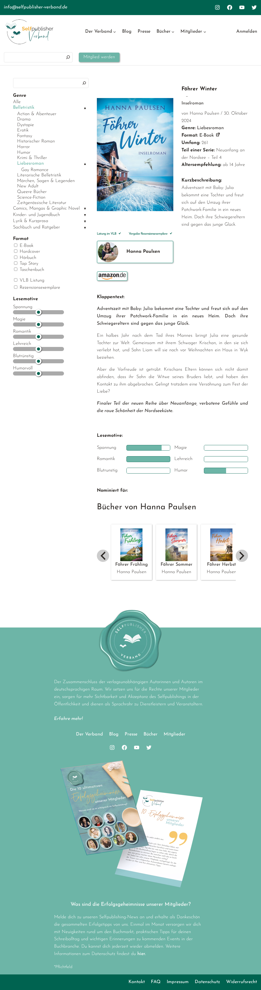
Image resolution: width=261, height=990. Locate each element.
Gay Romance (34, 170)
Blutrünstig (23, 356)
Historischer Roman (36, 141)
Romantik (22, 332)
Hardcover (29, 251)
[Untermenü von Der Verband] (114, 31)
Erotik (23, 130)
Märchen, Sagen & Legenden (46, 181)
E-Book (25, 246)
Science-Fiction (31, 197)
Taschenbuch (31, 270)
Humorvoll (23, 368)
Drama (24, 119)
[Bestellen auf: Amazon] (112, 276)
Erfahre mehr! (68, 719)
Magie (19, 319)
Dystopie (25, 125)
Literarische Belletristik (39, 175)
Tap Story (28, 263)
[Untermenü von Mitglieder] (204, 31)
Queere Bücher (32, 192)
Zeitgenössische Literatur (41, 203)
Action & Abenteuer (36, 114)
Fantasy (24, 136)
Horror (23, 147)
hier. (141, 954)
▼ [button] (85, 209)
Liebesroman (30, 163)
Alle (17, 102)
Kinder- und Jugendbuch (36, 215)
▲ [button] (85, 108)
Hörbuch (27, 258)
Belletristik (23, 107)
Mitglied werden (99, 57)
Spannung (22, 307)
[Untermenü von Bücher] (173, 31)
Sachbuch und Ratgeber (36, 227)
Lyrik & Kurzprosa (30, 221)
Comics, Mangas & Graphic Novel (46, 208)
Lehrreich (22, 344)
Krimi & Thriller (32, 158)
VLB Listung (31, 280)
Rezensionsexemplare (39, 287)
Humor (23, 152)
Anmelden (246, 31)
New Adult (27, 186)
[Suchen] (68, 57)
